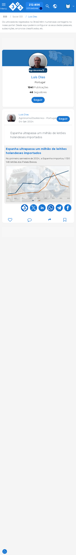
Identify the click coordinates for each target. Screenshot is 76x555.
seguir (38, 99)
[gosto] (10, 220)
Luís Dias (24, 114)
